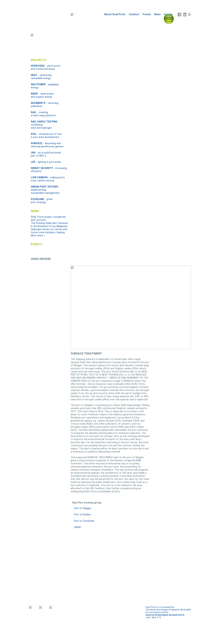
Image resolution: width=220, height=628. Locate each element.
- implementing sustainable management (45, 189)
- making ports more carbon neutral (48, 179)
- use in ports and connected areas (45, 67)
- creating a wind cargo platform (43, 114)
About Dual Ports (114, 14)
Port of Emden (82, 514)
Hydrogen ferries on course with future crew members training (49, 231)
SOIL (138, 460)
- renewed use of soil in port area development (46, 135)
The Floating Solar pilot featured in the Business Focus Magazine (49, 225)
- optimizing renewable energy (41, 77)
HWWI (77, 527)
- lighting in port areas (46, 161)
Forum (147, 14)
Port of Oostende (84, 520)
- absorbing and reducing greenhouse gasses (47, 145)
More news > (38, 235)
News (157, 14)
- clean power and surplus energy (42, 95)
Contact (134, 14)
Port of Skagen (82, 508)
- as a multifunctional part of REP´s (46, 154)
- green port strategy (42, 201)
